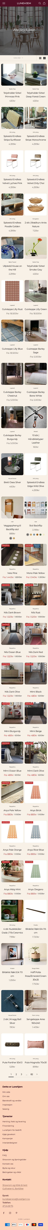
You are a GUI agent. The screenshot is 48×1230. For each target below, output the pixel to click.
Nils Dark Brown (12, 612)
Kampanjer (7, 1138)
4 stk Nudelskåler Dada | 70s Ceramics (12, 931)
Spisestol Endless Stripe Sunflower (12, 138)
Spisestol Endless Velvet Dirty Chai (36, 181)
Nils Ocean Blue (12, 652)
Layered (12, 305)
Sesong (5, 1109)
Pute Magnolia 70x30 (36, 1062)
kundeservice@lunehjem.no (16, 1199)
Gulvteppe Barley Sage (36, 351)
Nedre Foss (12, 89)
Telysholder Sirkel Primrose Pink (12, 95)
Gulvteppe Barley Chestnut (12, 394)
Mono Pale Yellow (36, 573)
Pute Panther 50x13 (12, 1062)
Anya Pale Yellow (12, 810)
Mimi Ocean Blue (12, 770)
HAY (12, 522)
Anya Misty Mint (12, 889)
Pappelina (12, 569)
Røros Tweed (12, 262)
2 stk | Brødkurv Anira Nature (36, 224)
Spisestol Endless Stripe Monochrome (35, 138)
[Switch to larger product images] (40, 58)
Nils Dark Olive (12, 691)
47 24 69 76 (7, 1206)
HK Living (12, 132)
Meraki (36, 431)
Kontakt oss (7, 1164)
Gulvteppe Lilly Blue (12, 349)
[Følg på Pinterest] (16, 1213)
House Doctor (12, 478)
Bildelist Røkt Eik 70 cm (12, 974)
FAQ (4, 1155)
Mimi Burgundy (12, 731)
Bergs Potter (35, 968)
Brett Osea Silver (12, 482)
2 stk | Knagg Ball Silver (12, 1021)
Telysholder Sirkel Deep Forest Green (35, 95)
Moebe (36, 925)
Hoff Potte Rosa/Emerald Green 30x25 (35, 976)
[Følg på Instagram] (10, 1213)
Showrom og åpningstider (14, 1159)
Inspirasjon (7, 1105)
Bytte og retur (8, 1168)
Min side (6, 1092)
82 (32, 1074)
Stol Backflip (35, 525)
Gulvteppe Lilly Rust (12, 309)
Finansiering (8, 1126)
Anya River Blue (35, 850)
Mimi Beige (36, 731)
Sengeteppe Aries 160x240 (36, 1021)
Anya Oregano (35, 889)
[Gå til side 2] (37, 1074)
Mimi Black (36, 691)
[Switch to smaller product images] (44, 58)
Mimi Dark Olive (35, 770)
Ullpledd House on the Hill (12, 268)
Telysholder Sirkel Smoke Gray (36, 268)
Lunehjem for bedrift (12, 1130)
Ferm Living (35, 1015)
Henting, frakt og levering (14, 1121)
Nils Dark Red (36, 652)
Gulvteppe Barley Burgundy (12, 437)
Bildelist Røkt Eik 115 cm (35, 931)
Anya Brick (35, 810)
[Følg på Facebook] (3, 1213)
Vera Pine (12, 573)
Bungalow (36, 219)
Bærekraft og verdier (11, 1100)
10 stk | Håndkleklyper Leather (35, 439)
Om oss (5, 1096)
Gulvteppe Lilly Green (36, 309)
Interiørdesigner (9, 1143)
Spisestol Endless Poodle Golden (12, 224)
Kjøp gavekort (8, 1134)
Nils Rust (35, 612)
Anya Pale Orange (12, 850)
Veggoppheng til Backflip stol (12, 527)
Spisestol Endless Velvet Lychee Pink (12, 181)
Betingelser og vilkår (11, 1172)
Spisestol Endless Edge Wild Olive (36, 484)
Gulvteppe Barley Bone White (36, 394)
